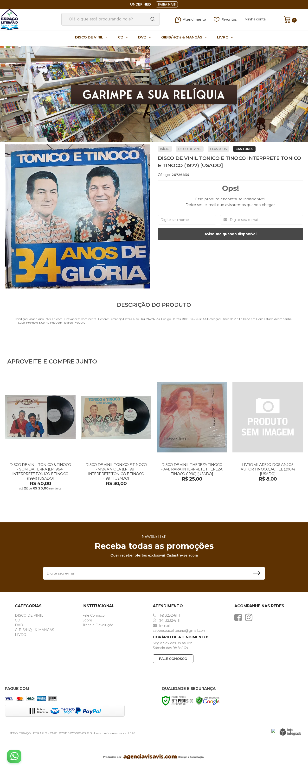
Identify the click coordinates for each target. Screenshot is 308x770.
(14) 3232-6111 (168, 615)
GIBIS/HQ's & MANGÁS (34, 630)
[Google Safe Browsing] (208, 700)
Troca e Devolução (98, 625)
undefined (140, 4)
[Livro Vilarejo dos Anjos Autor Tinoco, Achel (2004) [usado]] (267, 436)
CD (17, 620)
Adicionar (48, 492)
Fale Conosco (94, 615)
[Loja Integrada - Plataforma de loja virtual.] (290, 731)
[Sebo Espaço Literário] (29, 19)
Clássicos (218, 149)
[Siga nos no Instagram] (250, 617)
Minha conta (255, 19)
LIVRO (20, 634)
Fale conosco (173, 659)
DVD (19, 625)
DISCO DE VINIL (189, 149)
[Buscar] (151, 19)
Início (164, 149)
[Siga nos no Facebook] (239, 617)
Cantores (244, 149)
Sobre (87, 620)
